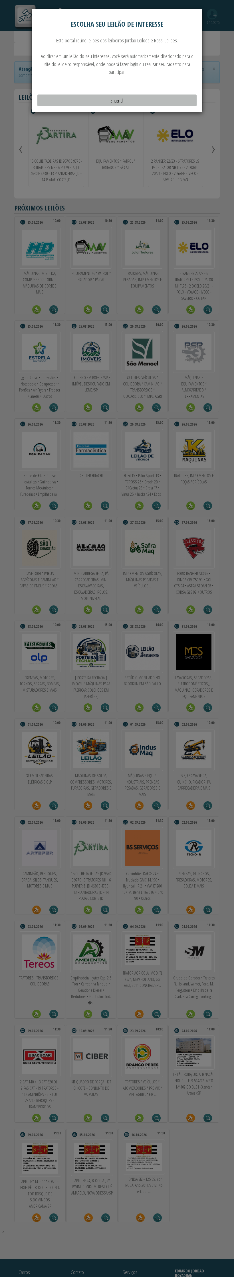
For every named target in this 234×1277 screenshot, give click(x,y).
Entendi (117, 100)
